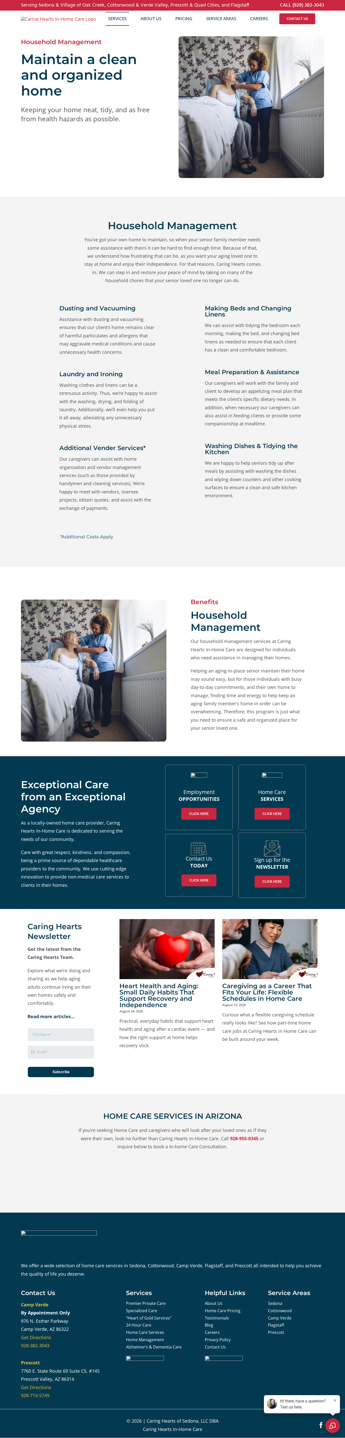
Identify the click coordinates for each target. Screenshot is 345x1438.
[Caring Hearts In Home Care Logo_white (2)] (59, 1233)
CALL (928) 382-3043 (302, 5)
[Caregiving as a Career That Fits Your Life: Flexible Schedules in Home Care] (269, 949)
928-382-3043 (35, 1345)
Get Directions (36, 1337)
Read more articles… (51, 1016)
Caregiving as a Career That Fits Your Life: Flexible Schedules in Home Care (267, 992)
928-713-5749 (35, 1395)
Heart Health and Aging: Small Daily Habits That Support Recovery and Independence (158, 995)
